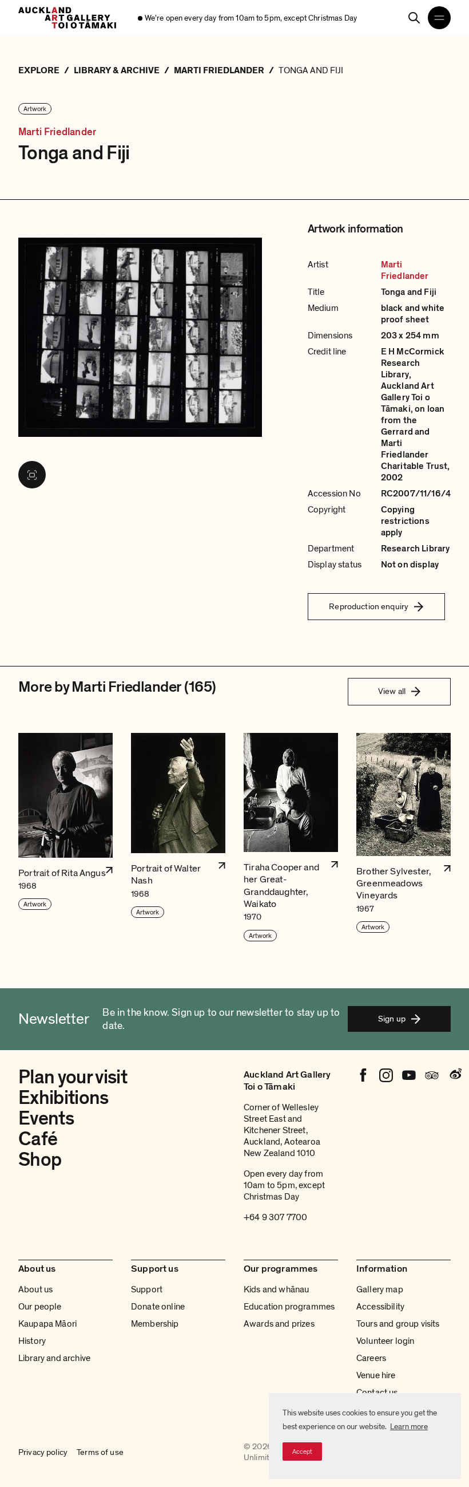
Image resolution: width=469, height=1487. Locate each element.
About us (35, 1289)
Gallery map (379, 1289)
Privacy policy (42, 1452)
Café (37, 1139)
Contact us (377, 1392)
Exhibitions (63, 1098)
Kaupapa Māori (47, 1324)
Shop (39, 1160)
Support (146, 1289)
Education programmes (289, 1306)
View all (392, 691)
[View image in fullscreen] (32, 474)
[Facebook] (363, 1075)
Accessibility (380, 1306)
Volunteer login (385, 1341)
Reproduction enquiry (368, 606)
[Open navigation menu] (439, 17)
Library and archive (54, 1358)
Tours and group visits (398, 1324)
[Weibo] (455, 1075)
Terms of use (100, 1452)
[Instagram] (386, 1075)
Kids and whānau (276, 1289)
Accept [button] (302, 1451)
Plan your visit (72, 1077)
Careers (371, 1358)
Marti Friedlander (57, 132)
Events (46, 1118)
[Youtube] (409, 1075)
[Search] (414, 17)
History (32, 1341)
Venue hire (376, 1375)
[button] (65, 837)
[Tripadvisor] (432, 1075)
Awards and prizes (279, 1324)
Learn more (409, 1426)
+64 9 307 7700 (275, 1217)
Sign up (392, 1018)
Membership (155, 1324)
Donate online (158, 1306)
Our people (40, 1306)
